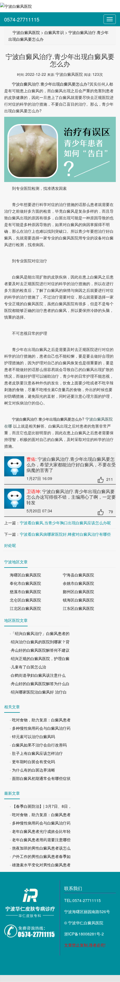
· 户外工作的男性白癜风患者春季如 (40, 856)
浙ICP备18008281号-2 (84, 934)
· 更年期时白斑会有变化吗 (32, 761)
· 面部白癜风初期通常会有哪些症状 (40, 778)
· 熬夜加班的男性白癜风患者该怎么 (40, 848)
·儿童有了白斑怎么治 (28, 667)
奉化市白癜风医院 (25, 583)
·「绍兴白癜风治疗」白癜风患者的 (39, 633)
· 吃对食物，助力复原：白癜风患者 (40, 719)
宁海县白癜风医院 (78, 575)
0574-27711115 (21, 19)
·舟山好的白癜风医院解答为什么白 (39, 683)
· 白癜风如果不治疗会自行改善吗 (38, 745)
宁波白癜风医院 (26, 32)
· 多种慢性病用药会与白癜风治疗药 (40, 728)
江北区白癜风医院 (25, 608)
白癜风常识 (54, 32)
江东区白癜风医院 (78, 608)
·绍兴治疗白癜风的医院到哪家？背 (39, 641)
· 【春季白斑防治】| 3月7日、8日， (41, 806)
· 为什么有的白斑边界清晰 (32, 770)
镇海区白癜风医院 (78, 600)
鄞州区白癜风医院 (78, 591)
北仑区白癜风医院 (25, 600)
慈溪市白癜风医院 (25, 591)
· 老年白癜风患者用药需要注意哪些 (40, 839)
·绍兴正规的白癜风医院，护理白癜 (39, 658)
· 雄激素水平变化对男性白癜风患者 (40, 864)
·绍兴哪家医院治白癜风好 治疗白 (38, 692)
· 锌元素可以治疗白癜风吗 (32, 736)
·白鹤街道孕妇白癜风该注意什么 (38, 675)
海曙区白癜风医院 (25, 575)
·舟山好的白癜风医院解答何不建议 (39, 650)
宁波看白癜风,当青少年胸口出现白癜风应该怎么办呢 (65, 522)
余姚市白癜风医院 (78, 583)
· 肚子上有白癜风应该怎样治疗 (36, 753)
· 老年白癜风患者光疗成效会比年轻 (40, 831)
